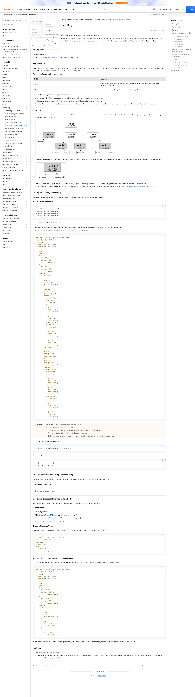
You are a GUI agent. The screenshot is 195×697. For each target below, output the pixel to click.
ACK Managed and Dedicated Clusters (72, 19)
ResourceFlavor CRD (46, 515)
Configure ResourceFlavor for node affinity (139, 187)
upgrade (77, 518)
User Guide (88, 19)
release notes (69, 518)
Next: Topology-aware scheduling (152, 666)
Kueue (49, 503)
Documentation (7, 15)
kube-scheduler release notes (49, 653)
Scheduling (97, 19)
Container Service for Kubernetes (25, 15)
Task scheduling (106, 19)
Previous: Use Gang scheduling (45, 666)
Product (163, 30)
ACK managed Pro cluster (46, 57)
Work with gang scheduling (54, 658)
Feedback (103, 675)
